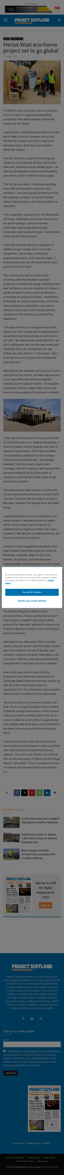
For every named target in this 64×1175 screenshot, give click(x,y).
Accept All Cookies (32, 592)
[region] (32, 587)
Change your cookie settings (32, 600)
